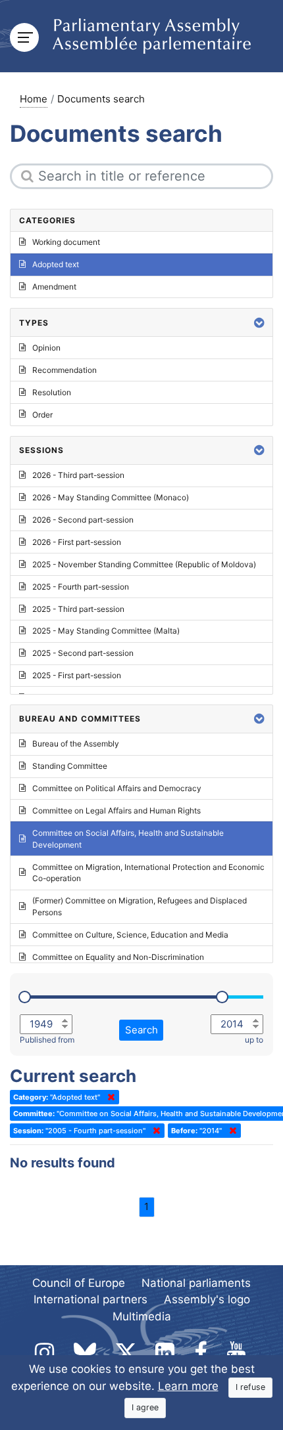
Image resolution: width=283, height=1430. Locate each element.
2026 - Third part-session (78, 475)
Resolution (51, 392)
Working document (66, 242)
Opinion (46, 348)
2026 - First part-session (76, 542)
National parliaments (196, 1282)
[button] (259, 323)
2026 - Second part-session (83, 520)
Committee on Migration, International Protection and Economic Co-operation (148, 873)
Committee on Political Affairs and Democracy (116, 788)
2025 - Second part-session (83, 653)
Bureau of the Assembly (75, 743)
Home (33, 99)
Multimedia (142, 1316)
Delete (108, 1097)
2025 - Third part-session (78, 609)
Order (42, 415)
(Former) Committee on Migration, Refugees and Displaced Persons (139, 906)
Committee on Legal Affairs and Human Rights (116, 810)
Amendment (54, 287)
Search (141, 1030)
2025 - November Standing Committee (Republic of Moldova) (144, 564)
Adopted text (55, 264)
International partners (90, 1299)
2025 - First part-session (76, 675)
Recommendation (64, 370)
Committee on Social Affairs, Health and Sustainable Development (128, 839)
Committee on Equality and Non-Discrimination (118, 957)
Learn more (188, 1386)
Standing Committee (69, 766)
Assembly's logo (207, 1299)
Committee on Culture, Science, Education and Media (130, 935)
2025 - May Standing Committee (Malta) (106, 631)
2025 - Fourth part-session (80, 587)
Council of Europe (78, 1282)
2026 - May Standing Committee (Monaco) (110, 497)
